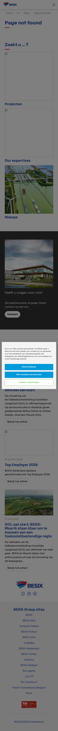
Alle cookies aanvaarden (29, 375)
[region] (29, 365)
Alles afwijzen (29, 367)
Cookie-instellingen (29, 382)
